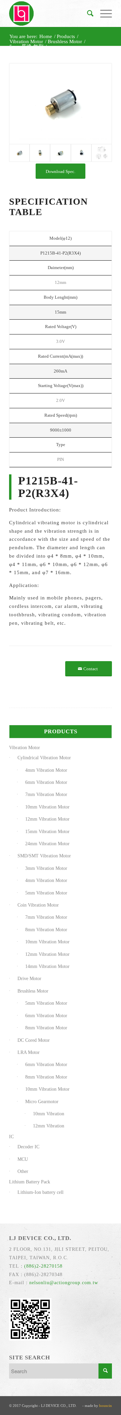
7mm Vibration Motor (46, 794)
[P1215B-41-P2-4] (81, 153)
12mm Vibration (48, 1125)
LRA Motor (28, 1052)
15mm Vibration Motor (47, 831)
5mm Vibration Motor (46, 892)
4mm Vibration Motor (46, 770)
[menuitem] (86, 13)
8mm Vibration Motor (46, 929)
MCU (22, 1159)
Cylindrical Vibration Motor (44, 757)
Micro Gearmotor (41, 1101)
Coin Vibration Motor (38, 905)
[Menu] (102, 13)
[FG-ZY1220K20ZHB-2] (40, 153)
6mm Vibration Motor (46, 782)
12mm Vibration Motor (47, 819)
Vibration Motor (24, 747)
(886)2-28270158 (43, 1266)
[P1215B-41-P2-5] (101, 153)
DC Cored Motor (33, 1040)
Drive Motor (29, 978)
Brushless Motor (32, 991)
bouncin (105, 1406)
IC (11, 1136)
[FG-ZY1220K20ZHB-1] (60, 103)
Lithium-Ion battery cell (40, 1192)
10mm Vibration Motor (47, 806)
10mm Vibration (48, 1113)
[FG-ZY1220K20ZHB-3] (60, 153)
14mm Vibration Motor (47, 966)
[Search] (86, 13)
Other (22, 1171)
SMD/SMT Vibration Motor (44, 855)
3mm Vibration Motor (46, 868)
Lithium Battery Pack (29, 1181)
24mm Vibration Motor (47, 843)
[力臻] (50, 13)
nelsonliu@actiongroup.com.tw (63, 1282)
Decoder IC (28, 1146)
